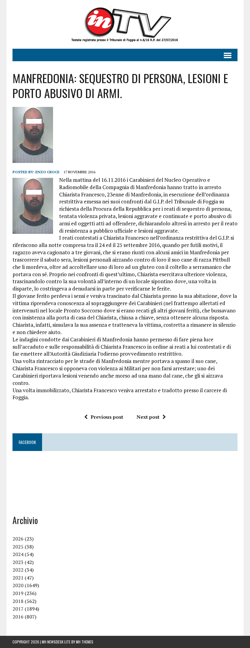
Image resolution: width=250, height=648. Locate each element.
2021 (17, 577)
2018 (17, 601)
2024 (17, 554)
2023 (17, 562)
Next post (148, 417)
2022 (17, 569)
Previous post (107, 417)
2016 (17, 616)
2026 (17, 538)
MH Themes (84, 641)
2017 (17, 608)
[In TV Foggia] (125, 24)
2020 (17, 585)
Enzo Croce (47, 172)
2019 (17, 593)
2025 (17, 546)
